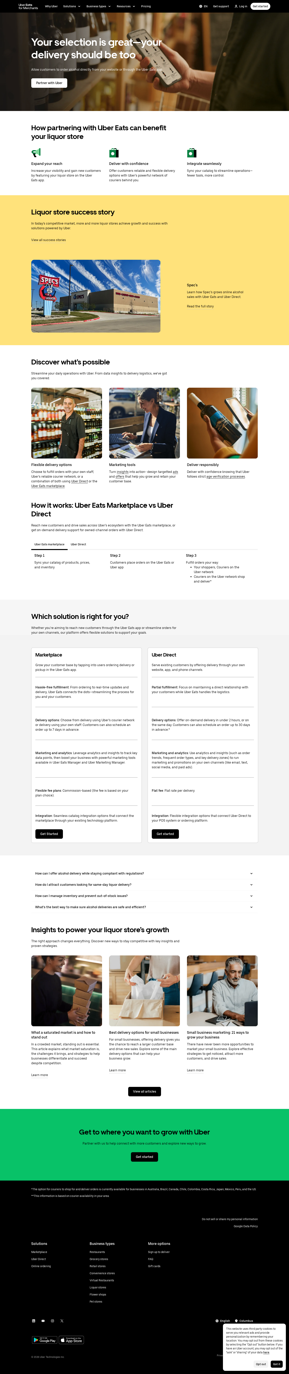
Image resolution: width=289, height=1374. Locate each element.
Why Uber (51, 6)
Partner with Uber (49, 83)
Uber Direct (79, 481)
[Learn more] (66, 990)
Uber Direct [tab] (78, 544)
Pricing (146, 6)
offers (120, 476)
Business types (96, 6)
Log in (243, 6)
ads (175, 472)
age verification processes (225, 476)
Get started (260, 6)
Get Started (49, 834)
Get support (221, 6)
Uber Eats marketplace (48, 486)
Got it (276, 1364)
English (225, 1320)
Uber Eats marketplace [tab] (49, 544)
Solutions (69, 6)
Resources (124, 6)
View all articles (144, 1091)
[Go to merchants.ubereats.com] (28, 6)
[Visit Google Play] (44, 1340)
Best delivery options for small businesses (144, 1032)
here (266, 1352)
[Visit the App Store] (71, 1340)
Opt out (261, 1364)
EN (206, 6)
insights (123, 472)
